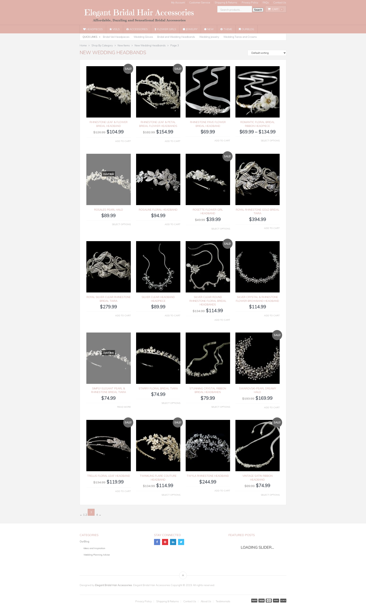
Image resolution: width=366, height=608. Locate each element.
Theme (227, 29)
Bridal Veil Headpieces (116, 36)
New (210, 29)
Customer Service (199, 2)
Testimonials (223, 601)
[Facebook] (157, 542)
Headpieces (94, 29)
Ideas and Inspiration (94, 548)
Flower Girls (166, 29)
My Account (178, 2)
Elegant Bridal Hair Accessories (113, 585)
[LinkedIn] (173, 542)
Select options (270, 140)
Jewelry (191, 29)
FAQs (266, 2)
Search (258, 9)
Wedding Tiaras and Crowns (240, 36)
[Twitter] (181, 542)
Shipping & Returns (226, 2)
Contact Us (279, 2)
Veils (116, 29)
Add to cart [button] (123, 141)
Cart (277, 9)
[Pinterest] (165, 542)
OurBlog (247, 29)
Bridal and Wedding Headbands (176, 36)
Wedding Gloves (143, 36)
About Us (206, 601)
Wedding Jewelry (209, 36)
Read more (124, 406)
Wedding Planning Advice (96, 554)
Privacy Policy (250, 2)
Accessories (138, 29)
